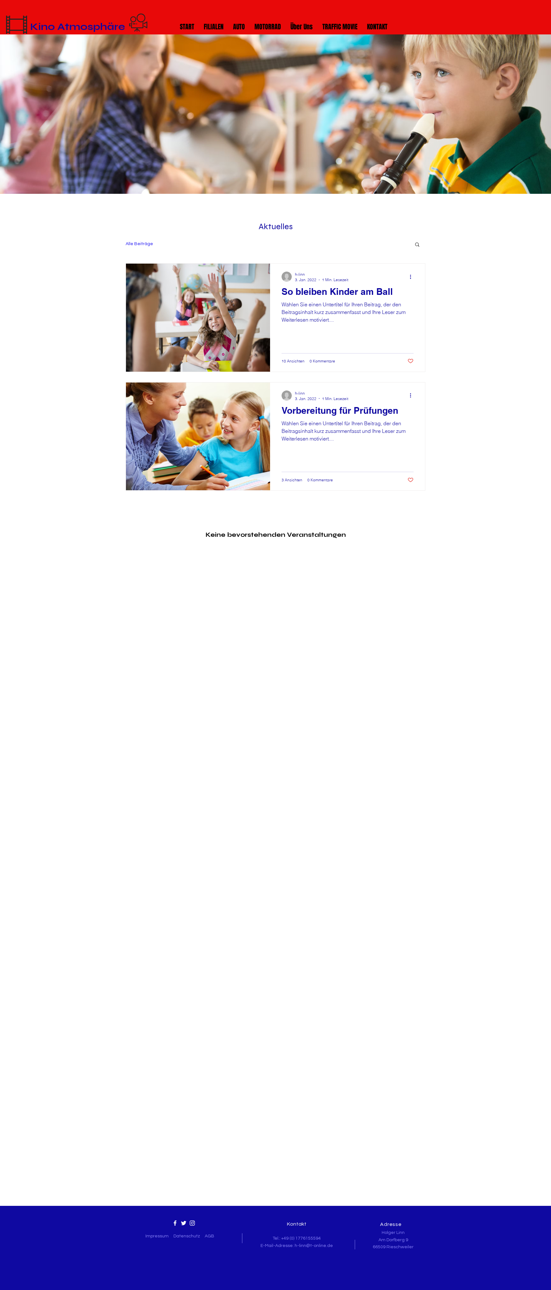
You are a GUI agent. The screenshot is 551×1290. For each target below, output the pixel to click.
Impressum (157, 1236)
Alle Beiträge (139, 244)
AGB (209, 1236)
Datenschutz (186, 1236)
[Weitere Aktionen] (412, 277)
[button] (417, 245)
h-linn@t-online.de (314, 1245)
